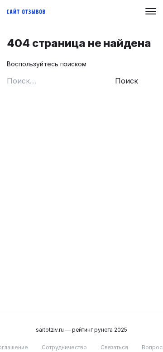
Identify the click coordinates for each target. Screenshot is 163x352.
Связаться (114, 347)
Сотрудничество (64, 347)
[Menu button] (150, 11)
